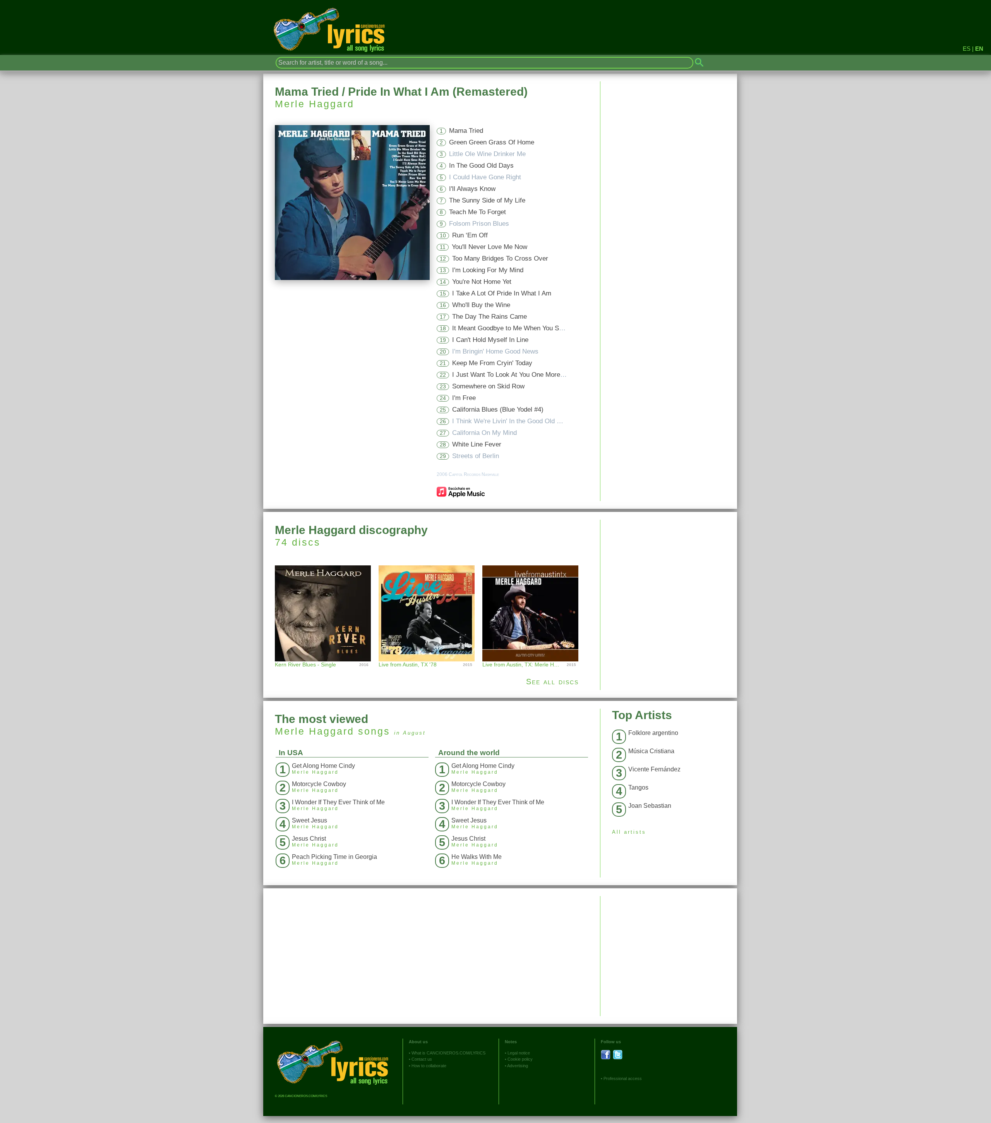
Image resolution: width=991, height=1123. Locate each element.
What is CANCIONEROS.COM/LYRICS (448, 1053)
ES (966, 48)
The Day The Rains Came (489, 316)
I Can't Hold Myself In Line (490, 339)
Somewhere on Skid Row (488, 386)
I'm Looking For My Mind (487, 270)
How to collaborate (428, 1065)
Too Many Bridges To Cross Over (500, 258)
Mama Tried (466, 130)
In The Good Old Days (481, 165)
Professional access (623, 1078)
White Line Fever (476, 444)
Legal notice (519, 1053)
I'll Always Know (472, 188)
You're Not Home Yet (481, 281)
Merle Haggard (314, 103)
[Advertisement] (668, 574)
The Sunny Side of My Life (487, 200)
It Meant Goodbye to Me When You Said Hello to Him (528, 328)
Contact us (421, 1059)
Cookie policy (520, 1059)
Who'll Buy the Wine (481, 305)
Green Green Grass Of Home (491, 142)
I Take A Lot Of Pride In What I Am (501, 293)
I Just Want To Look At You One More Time (514, 374)
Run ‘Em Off (470, 235)
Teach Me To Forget (477, 212)
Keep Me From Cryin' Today (492, 363)
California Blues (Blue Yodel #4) (498, 409)
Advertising (517, 1065)
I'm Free (464, 398)
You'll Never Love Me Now (489, 247)
